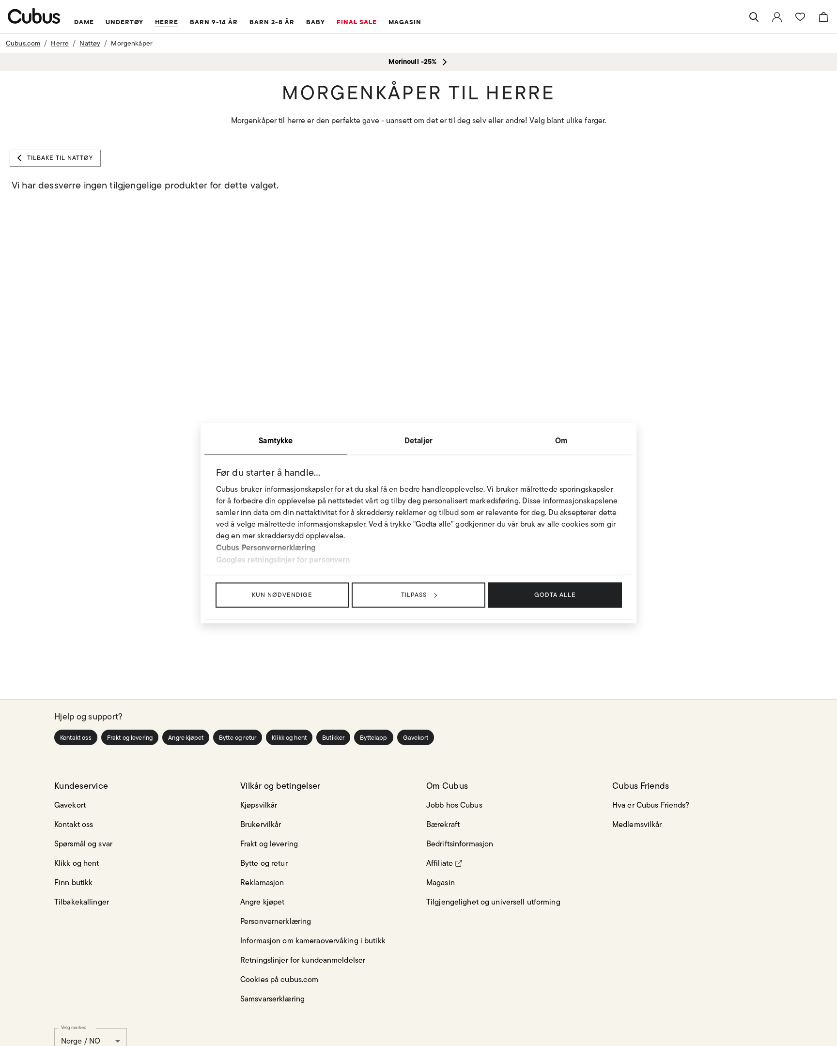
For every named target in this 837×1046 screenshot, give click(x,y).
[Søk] (754, 17)
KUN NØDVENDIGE (282, 594)
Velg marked (74, 1027)
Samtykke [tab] (276, 440)
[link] (777, 17)
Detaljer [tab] (418, 440)
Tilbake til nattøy (60, 157)
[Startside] (34, 16)
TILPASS (414, 594)
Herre (60, 43)
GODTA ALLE (555, 594)
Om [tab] (561, 440)
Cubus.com (23, 43)
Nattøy (89, 43)
